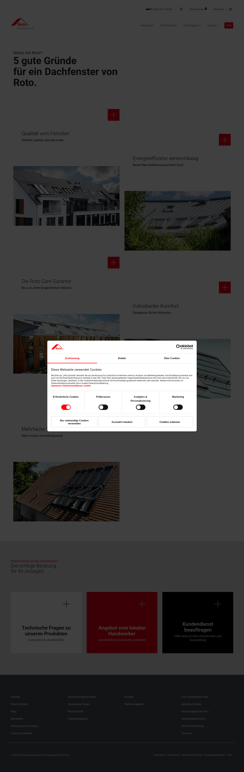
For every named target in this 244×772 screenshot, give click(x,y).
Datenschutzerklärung (72, 386)
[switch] (103, 407)
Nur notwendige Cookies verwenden (74, 422)
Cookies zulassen (170, 422)
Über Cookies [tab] (172, 358)
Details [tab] (122, 358)
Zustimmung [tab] (72, 358)
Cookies (87, 386)
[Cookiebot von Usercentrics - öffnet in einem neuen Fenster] (178, 346)
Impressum (56, 386)
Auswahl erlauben (122, 422)
